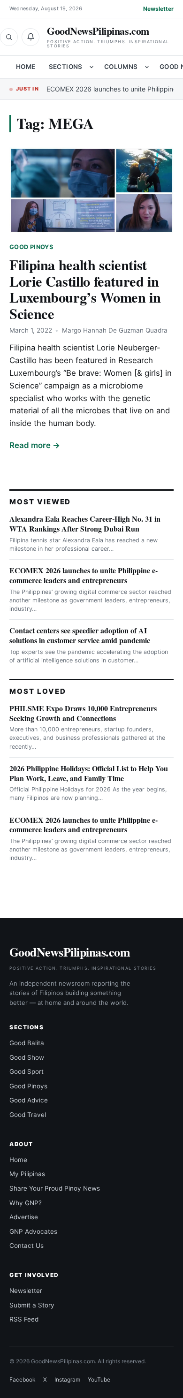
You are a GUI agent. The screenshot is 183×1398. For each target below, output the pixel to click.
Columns (121, 66)
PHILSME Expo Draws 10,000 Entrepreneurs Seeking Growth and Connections (83, 713)
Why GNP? (25, 1203)
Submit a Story (31, 1305)
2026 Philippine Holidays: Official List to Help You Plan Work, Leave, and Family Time (88, 773)
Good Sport (26, 1071)
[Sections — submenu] (91, 67)
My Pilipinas (27, 1174)
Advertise (23, 1217)
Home (26, 66)
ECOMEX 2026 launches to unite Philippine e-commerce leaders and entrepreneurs (83, 575)
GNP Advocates (33, 1231)
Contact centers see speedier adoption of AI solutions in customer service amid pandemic (79, 635)
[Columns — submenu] (147, 67)
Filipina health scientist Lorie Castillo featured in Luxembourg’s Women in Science (84, 289)
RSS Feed (23, 1319)
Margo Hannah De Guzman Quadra (115, 330)
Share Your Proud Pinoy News (54, 1188)
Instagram (67, 1379)
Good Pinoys (31, 247)
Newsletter (158, 8)
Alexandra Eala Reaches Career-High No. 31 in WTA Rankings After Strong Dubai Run (84, 523)
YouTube (99, 1379)
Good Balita (26, 1043)
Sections (66, 66)
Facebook (22, 1379)
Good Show (26, 1057)
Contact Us (26, 1245)
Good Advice (28, 1100)
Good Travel (27, 1114)
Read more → (34, 445)
